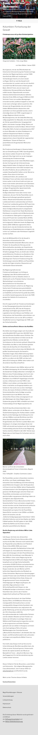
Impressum (6, 704)
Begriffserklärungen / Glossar (12, 692)
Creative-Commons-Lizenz (23, 474)
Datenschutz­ (7, 707)
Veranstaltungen (8, 696)
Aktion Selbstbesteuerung (14, 721)
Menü (20, 21)
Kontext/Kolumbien (9, 682)
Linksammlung (7, 700)
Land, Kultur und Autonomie (14, 4)
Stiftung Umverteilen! (12, 719)
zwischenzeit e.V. (8, 671)
